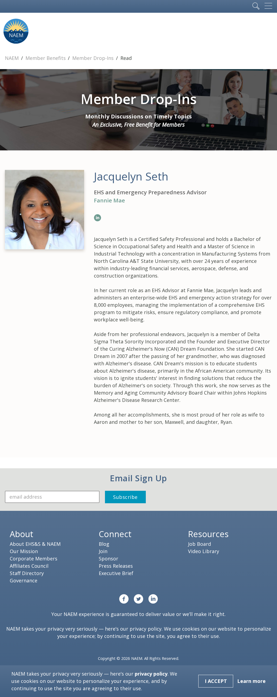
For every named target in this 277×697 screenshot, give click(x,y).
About (21, 534)
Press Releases (116, 566)
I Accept (216, 681)
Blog (104, 544)
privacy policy (145, 628)
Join (103, 551)
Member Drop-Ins (93, 58)
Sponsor (108, 558)
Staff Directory (27, 573)
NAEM (12, 58)
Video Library (203, 551)
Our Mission (24, 551)
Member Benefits (46, 58)
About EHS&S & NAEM (35, 544)
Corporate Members (33, 558)
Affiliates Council (29, 566)
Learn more (251, 681)
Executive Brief (116, 573)
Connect (115, 534)
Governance (23, 580)
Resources (208, 534)
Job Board (199, 544)
